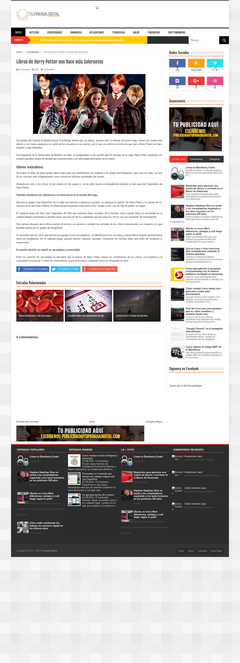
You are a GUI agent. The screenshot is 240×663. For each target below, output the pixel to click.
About (191, 551)
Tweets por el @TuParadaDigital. (186, 385)
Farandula (76, 32)
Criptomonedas (176, 32)
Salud (136, 32)
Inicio (18, 32)
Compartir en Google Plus (103, 269)
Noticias (34, 32)
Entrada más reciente (27, 421)
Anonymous (193, 456)
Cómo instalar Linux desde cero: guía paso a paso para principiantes (82, 40)
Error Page (216, 551)
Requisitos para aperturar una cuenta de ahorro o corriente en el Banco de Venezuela (151, 475)
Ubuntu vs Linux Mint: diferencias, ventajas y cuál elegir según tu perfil (44, 496)
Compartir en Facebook (35, 269)
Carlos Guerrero (195, 488)
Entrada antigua (154, 421)
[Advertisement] (120, 609)
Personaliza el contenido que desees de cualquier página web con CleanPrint (98, 476)
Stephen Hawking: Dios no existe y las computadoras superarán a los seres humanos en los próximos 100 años (47, 476)
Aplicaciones (97, 32)
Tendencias (153, 32)
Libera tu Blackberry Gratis (44, 456)
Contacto (202, 551)
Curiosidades (54, 32)
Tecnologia (118, 32)
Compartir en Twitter (68, 269)
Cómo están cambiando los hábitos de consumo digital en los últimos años (46, 526)
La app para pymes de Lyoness (98, 494)
